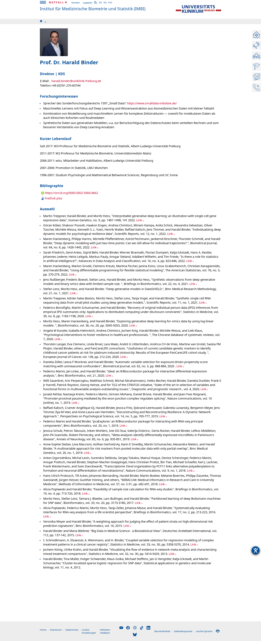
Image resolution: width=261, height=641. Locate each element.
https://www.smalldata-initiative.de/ (152, 103)
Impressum (57, 629)
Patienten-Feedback (105, 631)
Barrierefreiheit (163, 631)
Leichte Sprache (205, 631)
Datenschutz (72, 629)
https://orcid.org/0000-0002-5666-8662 (71, 193)
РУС (110, 2)
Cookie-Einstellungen (89, 631)
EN (105, 2)
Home (44, 629)
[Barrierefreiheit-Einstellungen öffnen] (255, 550)
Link (139, 220)
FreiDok (53, 198)
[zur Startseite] (198, 9)
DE (100, 2)
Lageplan (87, 2)
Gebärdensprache (184, 631)
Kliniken (75, 2)
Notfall (56, 2)
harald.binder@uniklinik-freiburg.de (76, 81)
